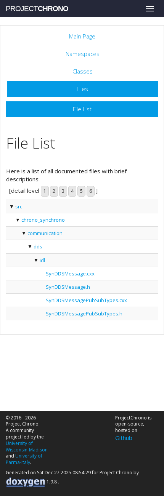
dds (38, 246)
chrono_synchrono (43, 219)
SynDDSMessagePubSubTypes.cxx (86, 300)
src (18, 206)
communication (45, 233)
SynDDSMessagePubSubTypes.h (84, 313)
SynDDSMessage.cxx (70, 273)
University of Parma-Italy (24, 459)
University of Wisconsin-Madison (27, 446)
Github (123, 438)
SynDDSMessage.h (68, 286)
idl (42, 260)
